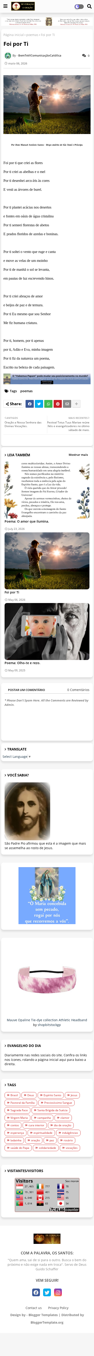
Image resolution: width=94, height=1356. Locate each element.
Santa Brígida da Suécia (52, 1110)
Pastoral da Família (22, 1103)
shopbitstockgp (49, 1025)
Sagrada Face (19, 1110)
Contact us (34, 1308)
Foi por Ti (12, 592)
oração (35, 1140)
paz (52, 1140)
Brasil (14, 1095)
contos (14, 1125)
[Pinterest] (58, 404)
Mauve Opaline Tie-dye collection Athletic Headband (47, 1020)
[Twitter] (39, 404)
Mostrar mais (78, 455)
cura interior (36, 1125)
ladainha (15, 1140)
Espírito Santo (52, 1095)
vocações (72, 1148)
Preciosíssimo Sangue (58, 1103)
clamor (64, 1118)
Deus (30, 1095)
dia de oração (62, 1125)
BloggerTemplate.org (47, 1322)
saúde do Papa (19, 1148)
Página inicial (13, 35)
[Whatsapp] (48, 404)
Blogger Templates (43, 1315)
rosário (68, 1140)
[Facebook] (30, 404)
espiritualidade (43, 1133)
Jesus (74, 1095)
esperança (17, 1133)
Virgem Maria (19, 1118)
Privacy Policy (58, 1308)
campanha (44, 1118)
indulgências (70, 1133)
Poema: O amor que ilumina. (27, 521)
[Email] (67, 404)
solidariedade (47, 1148)
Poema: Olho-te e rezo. (22, 663)
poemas (32, 35)
